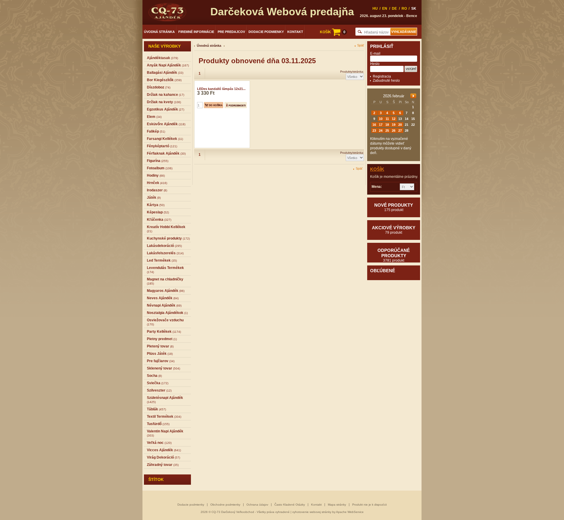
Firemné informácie (196, 32)
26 (393, 130)
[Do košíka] (213, 105)
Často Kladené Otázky (289, 504)
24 (380, 130)
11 (387, 119)
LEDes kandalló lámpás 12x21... (221, 89)
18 (387, 124)
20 (400, 124)
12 (393, 119)
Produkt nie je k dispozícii (369, 504)
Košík (377, 169)
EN (384, 8)
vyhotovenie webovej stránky (311, 512)
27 (400, 130)
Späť (360, 45)
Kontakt (295, 32)
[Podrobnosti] (235, 105)
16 (374, 124)
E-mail (375, 53)
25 (387, 130)
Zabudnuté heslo (386, 80)
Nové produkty (393, 207)
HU (375, 8)
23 (374, 130)
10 (380, 119)
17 (380, 124)
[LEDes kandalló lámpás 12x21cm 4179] (195, 83)
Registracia (382, 76)
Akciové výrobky (393, 230)
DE (394, 8)
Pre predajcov (231, 32)
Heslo (375, 64)
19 (393, 124)
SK (413, 8)
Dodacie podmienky (266, 32)
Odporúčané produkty (393, 255)
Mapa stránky (337, 504)
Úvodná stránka (159, 32)
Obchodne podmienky (225, 504)
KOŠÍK (332, 32)
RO (404, 8)
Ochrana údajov (257, 504)
